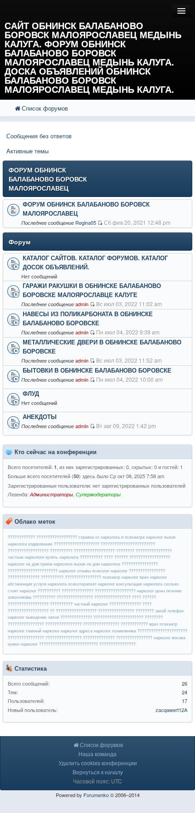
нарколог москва (169, 638)
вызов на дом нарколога (97, 564)
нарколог (154, 537)
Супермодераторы (98, 494)
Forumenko (96, 794)
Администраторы (51, 494)
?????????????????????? (162, 631)
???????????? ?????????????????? (42, 537)
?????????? (49, 591)
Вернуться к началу (98, 772)
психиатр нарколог (120, 577)
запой (160, 611)
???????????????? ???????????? (115, 624)
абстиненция (20, 584)
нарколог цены (151, 591)
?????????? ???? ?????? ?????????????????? (125, 557)
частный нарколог (91, 604)
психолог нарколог (109, 571)
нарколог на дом (23, 564)
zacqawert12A (171, 709)
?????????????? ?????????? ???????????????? (54, 577)
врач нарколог (153, 577)
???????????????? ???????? (126, 611)
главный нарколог (42, 631)
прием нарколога (56, 564)
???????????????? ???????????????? (45, 638)
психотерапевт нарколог (91, 584)
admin (81, 304)
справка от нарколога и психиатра (111, 537)
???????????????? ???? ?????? (125, 597)
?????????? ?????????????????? (82, 551)
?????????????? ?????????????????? (99, 591)
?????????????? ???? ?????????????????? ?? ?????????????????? (79, 607)
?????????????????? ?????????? (40, 604)
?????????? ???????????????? (63, 597)
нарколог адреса (77, 631)
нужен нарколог (23, 644)
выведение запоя (42, 617)
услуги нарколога (50, 584)
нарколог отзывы (75, 571)
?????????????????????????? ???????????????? (87, 644)
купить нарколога (61, 557)
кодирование (40, 544)
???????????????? (147, 571)
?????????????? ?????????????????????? (101, 617)
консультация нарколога (139, 584)
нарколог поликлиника (115, 631)
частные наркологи (26, 557)
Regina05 (85, 222)
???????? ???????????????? (144, 551)
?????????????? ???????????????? (117, 638)
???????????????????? (76, 544)
